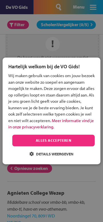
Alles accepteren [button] (53, 140)
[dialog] (51, 110)
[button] (51, 154)
